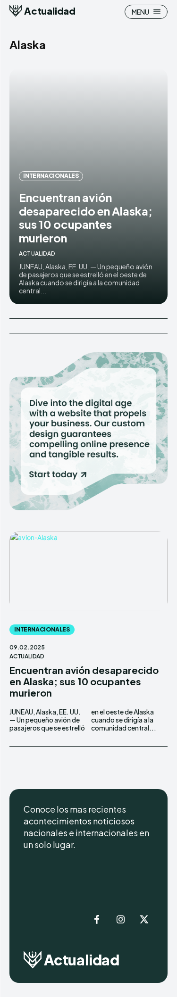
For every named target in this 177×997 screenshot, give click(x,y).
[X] (144, 920)
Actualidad (37, 253)
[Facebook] (96, 920)
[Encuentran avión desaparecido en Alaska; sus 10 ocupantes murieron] (88, 571)
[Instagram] (120, 920)
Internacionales (51, 175)
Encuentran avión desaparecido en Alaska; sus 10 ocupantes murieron (85, 217)
